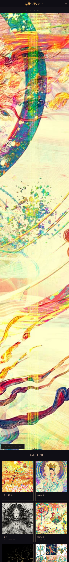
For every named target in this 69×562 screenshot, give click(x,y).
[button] (66, 3)
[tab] (32, 448)
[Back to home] (34, 3)
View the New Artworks (13, 446)
